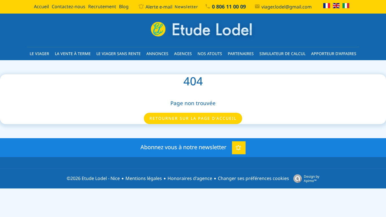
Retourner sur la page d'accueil (193, 118)
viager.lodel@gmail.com (286, 7)
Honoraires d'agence (190, 178)
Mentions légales (143, 178)
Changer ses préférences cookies (253, 178)
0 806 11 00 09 (229, 6)
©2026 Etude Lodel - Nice (93, 178)
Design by (311, 178)
